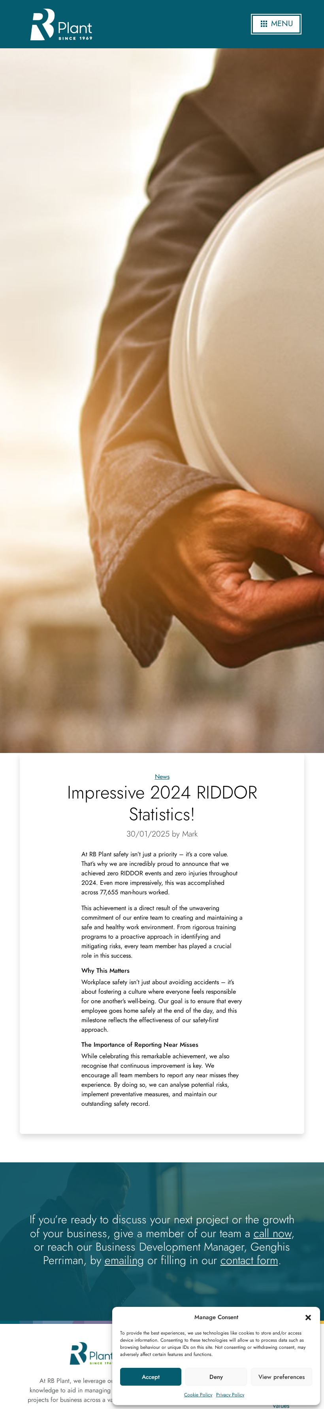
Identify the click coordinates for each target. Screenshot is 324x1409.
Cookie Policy (198, 1394)
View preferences (281, 1377)
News (162, 776)
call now (272, 1233)
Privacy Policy (230, 1394)
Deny (216, 1377)
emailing (124, 1260)
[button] (308, 1317)
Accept (151, 1377)
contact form (249, 1260)
